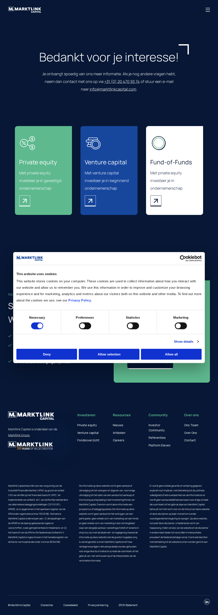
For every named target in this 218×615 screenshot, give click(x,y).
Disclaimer (47, 605)
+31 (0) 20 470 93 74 (122, 81)
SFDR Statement (128, 605)
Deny (47, 354)
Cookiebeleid (70, 605)
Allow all (171, 354)
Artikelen (119, 433)
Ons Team (191, 425)
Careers (118, 440)
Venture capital (88, 433)
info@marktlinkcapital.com (113, 89)
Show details (183, 341)
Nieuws (118, 425)
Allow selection (109, 354)
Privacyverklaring (98, 605)
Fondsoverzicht (88, 440)
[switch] (85, 325)
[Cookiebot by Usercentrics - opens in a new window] (183, 258)
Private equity (87, 425)
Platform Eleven (160, 445)
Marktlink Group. (19, 435)
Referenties (157, 438)
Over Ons (190, 433)
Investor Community (157, 427)
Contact (190, 440)
